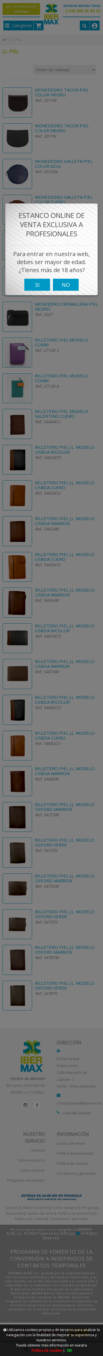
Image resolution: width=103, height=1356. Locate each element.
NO (66, 284)
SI (37, 284)
